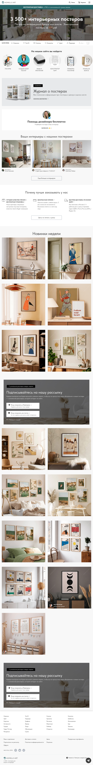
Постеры (8, 69)
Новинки (6, 716)
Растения (49, 721)
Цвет (5, 719)
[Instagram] (15, 750)
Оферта (6, 745)
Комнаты (70, 716)
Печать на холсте (86, 69)
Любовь (48, 726)
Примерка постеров (70, 69)
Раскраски (7, 731)
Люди (26, 726)
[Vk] (19, 750)
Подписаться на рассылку (11, 742)
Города (6, 726)
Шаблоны (71, 719)
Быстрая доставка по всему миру (80, 201)
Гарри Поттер (8, 729)
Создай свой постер (24, 69)
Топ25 (27, 716)
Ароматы (49, 719)
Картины (6, 721)
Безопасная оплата (45, 200)
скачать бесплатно (40, 99)
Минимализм (72, 721)
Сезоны (48, 716)
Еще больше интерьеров (46, 178)
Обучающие (28, 729)
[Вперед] (87, 43)
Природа (27, 719)
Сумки (27, 731)
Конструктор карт (55, 69)
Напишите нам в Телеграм (88, 760)
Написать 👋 (46, 128)
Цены (48, 739)
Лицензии (49, 742)
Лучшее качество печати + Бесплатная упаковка (16, 201)
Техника (70, 726)
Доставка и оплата (30, 739)
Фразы (27, 724)
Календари (71, 729)
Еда (69, 724)
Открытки (49, 729)
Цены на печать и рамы (46, 218)
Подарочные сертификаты (76, 739)
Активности (7, 724)
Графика (27, 721)
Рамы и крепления (39, 69)
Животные (49, 724)
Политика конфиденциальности (34, 742)
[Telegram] (23, 750)
